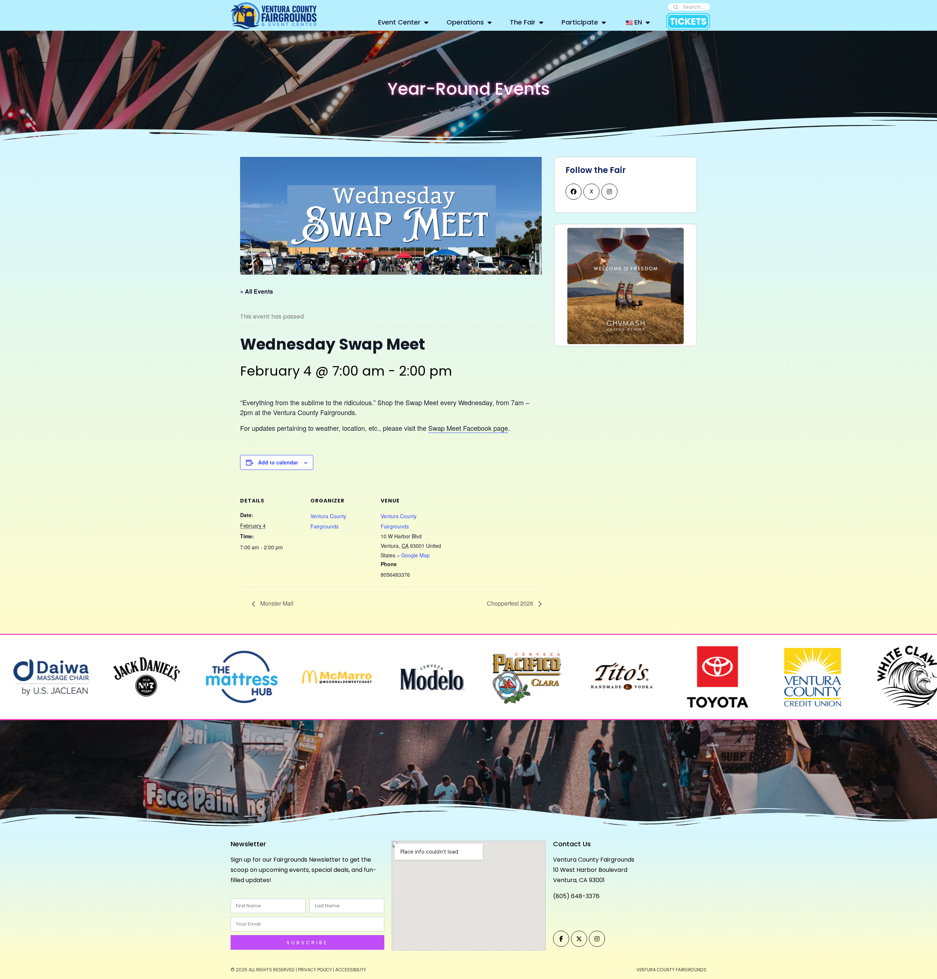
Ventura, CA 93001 (579, 880)
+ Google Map (413, 555)
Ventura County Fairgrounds (593, 859)
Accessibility (350, 970)
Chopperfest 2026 (511, 603)
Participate (579, 22)
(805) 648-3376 (576, 896)
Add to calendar (278, 462)
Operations (465, 22)
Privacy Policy (315, 970)
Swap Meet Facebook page (468, 428)
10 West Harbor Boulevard (590, 870)
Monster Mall (276, 603)
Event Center (399, 22)
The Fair (522, 22)
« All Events (256, 291)
